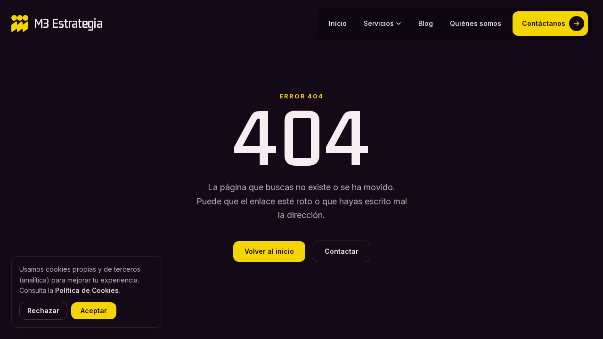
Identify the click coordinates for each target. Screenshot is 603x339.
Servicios (379, 23)
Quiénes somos (475, 23)
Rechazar (43, 311)
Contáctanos (543, 23)
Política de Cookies (87, 290)
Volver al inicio (269, 251)
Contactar (342, 251)
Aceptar (94, 311)
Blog (425, 23)
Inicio (338, 23)
